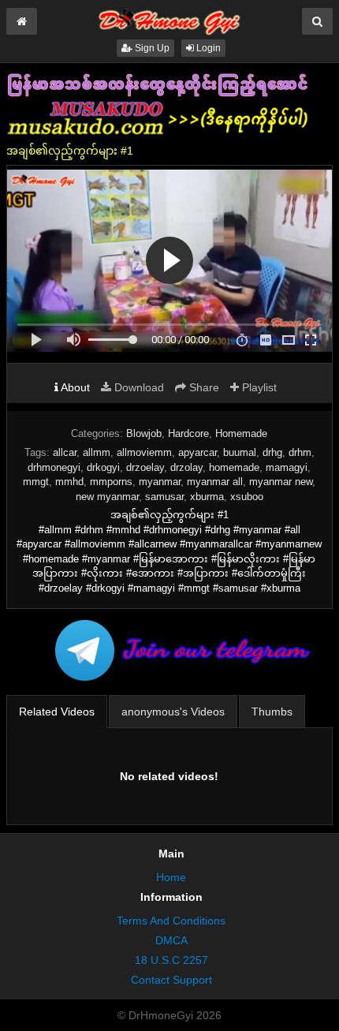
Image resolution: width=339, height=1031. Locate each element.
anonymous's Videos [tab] (173, 711)
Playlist (258, 387)
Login (207, 48)
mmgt (36, 481)
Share (202, 387)
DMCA (171, 940)
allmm (96, 452)
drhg (272, 452)
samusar (164, 496)
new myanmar (107, 496)
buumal (239, 452)
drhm (300, 452)
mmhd (69, 481)
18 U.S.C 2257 (171, 960)
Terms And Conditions (171, 920)
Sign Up (151, 48)
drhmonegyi (54, 467)
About (74, 387)
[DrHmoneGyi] (169, 19)
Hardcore (188, 433)
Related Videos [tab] (57, 711)
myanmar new (280, 481)
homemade (234, 467)
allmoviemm (144, 452)
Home (171, 877)
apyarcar (197, 452)
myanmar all (215, 481)
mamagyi (286, 467)
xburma (207, 496)
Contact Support (171, 979)
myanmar (160, 481)
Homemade (241, 433)
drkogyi (103, 467)
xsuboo (246, 496)
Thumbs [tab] (271, 711)
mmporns (111, 481)
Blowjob (144, 433)
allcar (64, 452)
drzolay (186, 467)
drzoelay (145, 467)
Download (137, 387)
